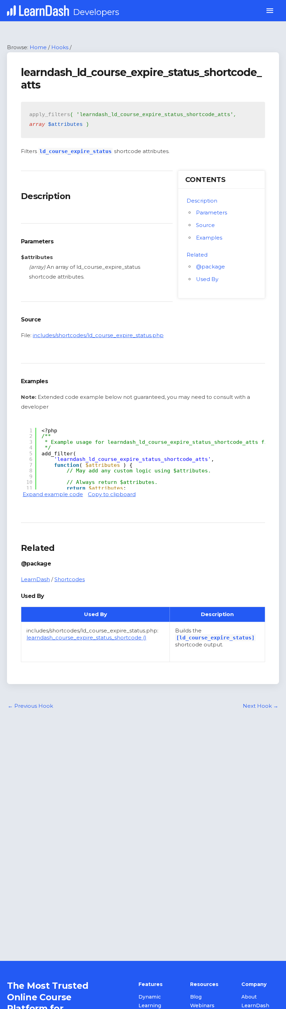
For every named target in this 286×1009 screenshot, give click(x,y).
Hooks (59, 47)
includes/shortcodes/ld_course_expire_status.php (98, 335)
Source (205, 225)
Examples (209, 237)
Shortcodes (69, 579)
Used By (207, 279)
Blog (196, 997)
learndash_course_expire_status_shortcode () (86, 637)
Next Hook (260, 706)
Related (197, 254)
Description (202, 200)
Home (38, 47)
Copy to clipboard (112, 494)
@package (210, 266)
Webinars (202, 1005)
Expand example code (53, 494)
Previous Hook (30, 706)
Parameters (211, 212)
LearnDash (35, 579)
